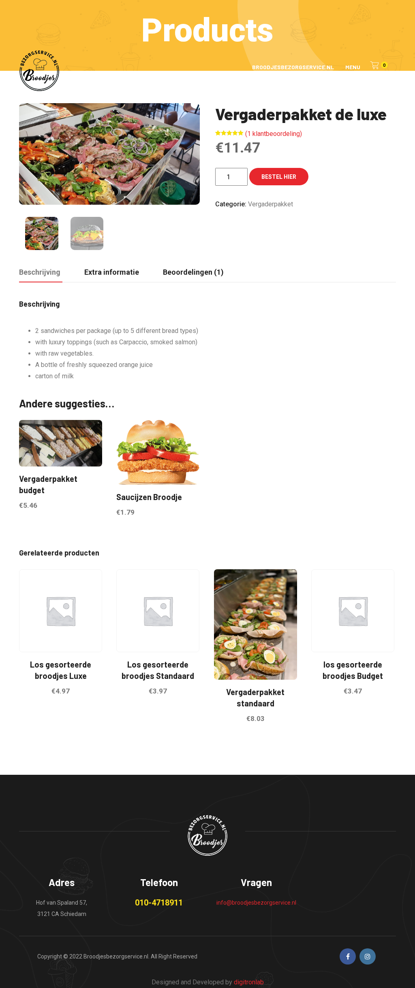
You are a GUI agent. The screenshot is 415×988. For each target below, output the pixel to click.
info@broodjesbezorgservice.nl (256, 902)
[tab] (39, 272)
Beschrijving (39, 272)
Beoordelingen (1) (193, 272)
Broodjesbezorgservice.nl (293, 67)
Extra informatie (111, 272)
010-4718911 (159, 902)
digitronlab (249, 982)
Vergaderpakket (270, 204)
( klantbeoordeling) (273, 134)
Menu (352, 67)
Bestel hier (278, 177)
